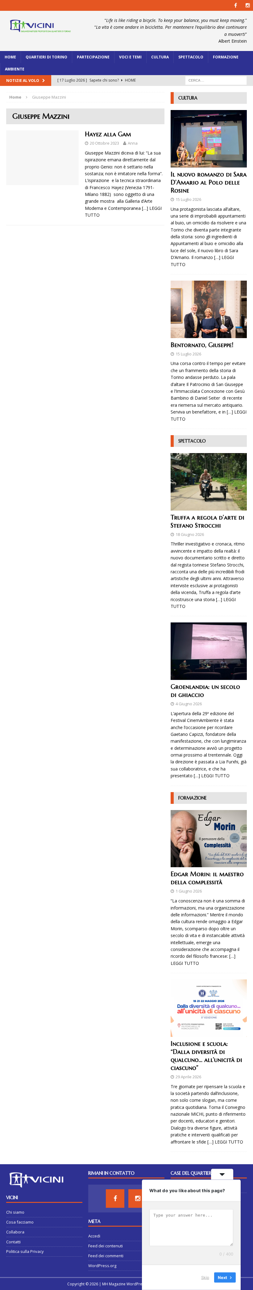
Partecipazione (93, 57)
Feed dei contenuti (105, 1246)
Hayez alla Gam (108, 134)
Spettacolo (190, 57)
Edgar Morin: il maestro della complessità (207, 878)
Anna (133, 143)
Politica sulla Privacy (25, 1251)
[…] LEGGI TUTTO (212, 776)
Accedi (94, 1236)
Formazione (225, 57)
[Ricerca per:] (216, 80)
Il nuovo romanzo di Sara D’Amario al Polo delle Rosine (209, 182)
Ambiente (14, 69)
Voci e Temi (130, 57)
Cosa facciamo (20, 1222)
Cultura (160, 57)
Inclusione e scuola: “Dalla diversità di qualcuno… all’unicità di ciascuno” (206, 1056)
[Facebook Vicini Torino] (235, 5)
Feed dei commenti (105, 1255)
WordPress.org (102, 1265)
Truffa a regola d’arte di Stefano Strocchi (207, 521)
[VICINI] (40, 27)
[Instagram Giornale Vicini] (247, 5)
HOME (10, 57)
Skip (205, 1277)
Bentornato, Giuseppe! (202, 345)
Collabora (15, 1232)
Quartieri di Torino (46, 57)
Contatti (13, 1242)
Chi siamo (15, 1212)
